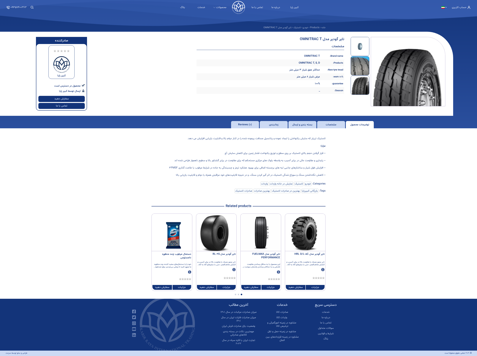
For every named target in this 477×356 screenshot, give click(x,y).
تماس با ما (257, 7)
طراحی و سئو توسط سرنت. (16, 353)
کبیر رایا (294, 7)
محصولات (221, 7)
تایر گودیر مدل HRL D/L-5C (309, 254)
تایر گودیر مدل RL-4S (224, 254)
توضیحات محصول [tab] (359, 124)
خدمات (201, 7)
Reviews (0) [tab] (245, 124)
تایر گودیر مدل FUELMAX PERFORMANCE (266, 255)
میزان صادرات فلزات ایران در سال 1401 (238, 319)
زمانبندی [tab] (273, 124)
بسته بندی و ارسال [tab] (302, 124)
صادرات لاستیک (243, 191)
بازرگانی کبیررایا (310, 191)
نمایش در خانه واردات (281, 184)
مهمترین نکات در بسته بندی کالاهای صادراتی (238, 333)
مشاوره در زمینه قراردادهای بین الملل (282, 338)
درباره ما (275, 7)
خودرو (308, 184)
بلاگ (182, 7)
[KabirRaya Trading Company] (238, 7)
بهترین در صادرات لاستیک (286, 191)
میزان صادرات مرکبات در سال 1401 (238, 312)
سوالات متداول (326, 328)
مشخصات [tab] (331, 124)
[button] (241, 294)
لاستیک (299, 184)
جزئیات (315, 287)
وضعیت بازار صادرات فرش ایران (238, 326)
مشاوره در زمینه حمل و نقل (282, 331)
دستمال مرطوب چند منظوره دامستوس (176, 255)
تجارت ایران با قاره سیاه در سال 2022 (238, 342)
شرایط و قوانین (326, 333)
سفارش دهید (61, 99)
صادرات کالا (282, 312)
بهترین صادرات (262, 191)
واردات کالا (282, 317)
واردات (264, 184)
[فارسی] (444, 7)
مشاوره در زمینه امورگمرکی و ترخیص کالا (282, 324)
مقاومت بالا (304, 262)
